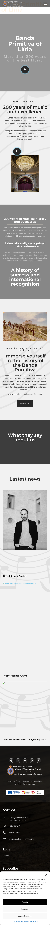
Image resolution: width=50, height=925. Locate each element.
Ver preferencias (25, 916)
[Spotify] (32, 760)
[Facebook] (11, 760)
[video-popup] (25, 70)
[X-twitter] (18, 760)
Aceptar (25, 902)
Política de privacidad (21, 922)
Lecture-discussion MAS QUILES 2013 (24, 739)
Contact (6, 856)
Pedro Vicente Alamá (15, 675)
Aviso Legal (34, 922)
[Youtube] (25, 760)
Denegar (25, 909)
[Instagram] (39, 760)
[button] (46, 874)
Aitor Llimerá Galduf (14, 576)
